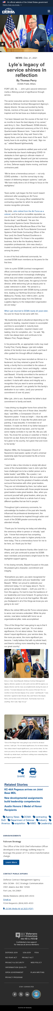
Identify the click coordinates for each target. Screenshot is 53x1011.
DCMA (27, 816)
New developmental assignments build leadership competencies (23, 799)
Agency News (12, 816)
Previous (4, 33)
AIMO (33, 823)
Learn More (11, 862)
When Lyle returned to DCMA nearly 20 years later (26, 310)
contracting (41, 816)
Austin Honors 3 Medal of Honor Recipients (23, 807)
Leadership (46, 823)
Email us (7, 899)
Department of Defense (22, 820)
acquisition (20, 823)
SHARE (21, 776)
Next (48, 33)
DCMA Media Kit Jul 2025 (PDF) (19, 908)
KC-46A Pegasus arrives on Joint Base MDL (23, 791)
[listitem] (14, 994)
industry (43, 820)
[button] (12, 5)
